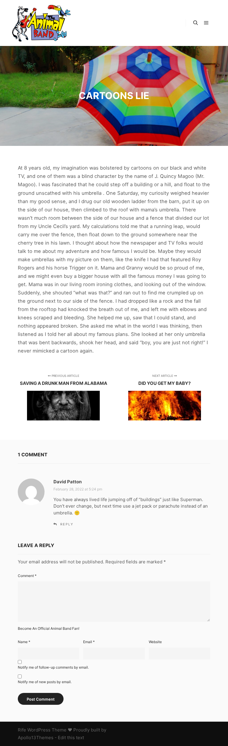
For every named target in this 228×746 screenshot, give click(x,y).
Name (24, 642)
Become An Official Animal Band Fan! (48, 628)
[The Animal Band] (41, 23)
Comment (27, 575)
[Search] (195, 23)
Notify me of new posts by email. (45, 682)
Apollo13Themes (35, 737)
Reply (66, 524)
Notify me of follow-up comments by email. (53, 667)
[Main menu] (206, 23)
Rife (22, 730)
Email (89, 642)
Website (155, 642)
